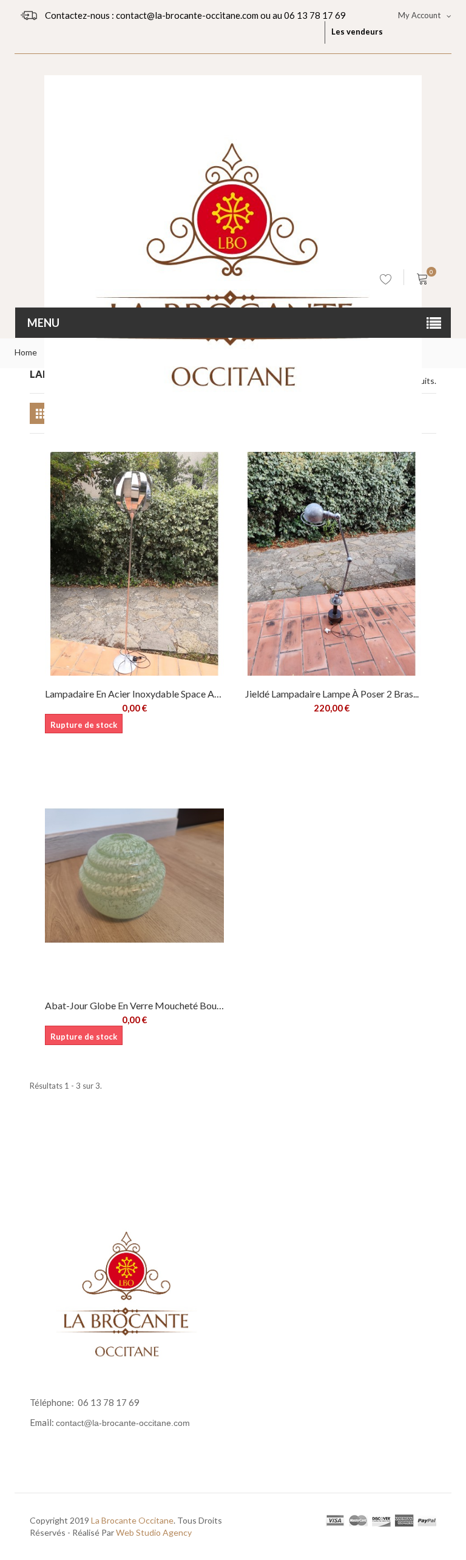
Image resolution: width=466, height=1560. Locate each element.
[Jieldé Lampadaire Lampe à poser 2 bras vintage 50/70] (331, 564)
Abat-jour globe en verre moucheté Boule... (134, 1005)
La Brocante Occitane (132, 1520)
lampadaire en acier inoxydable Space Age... (134, 693)
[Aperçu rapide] (152, 494)
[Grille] (40, 413)
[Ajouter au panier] (403, 470)
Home (26, 352)
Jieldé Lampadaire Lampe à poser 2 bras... (332, 693)
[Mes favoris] (386, 281)
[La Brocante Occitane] (233, 160)
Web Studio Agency (154, 1532)
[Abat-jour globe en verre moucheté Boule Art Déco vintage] (134, 875)
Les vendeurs (357, 31)
